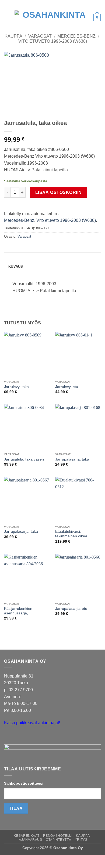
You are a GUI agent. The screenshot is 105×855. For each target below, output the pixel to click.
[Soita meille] (18, 736)
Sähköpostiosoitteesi (23, 783)
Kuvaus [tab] (15, 267)
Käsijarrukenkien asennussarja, (18, 611)
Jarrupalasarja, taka (72, 459)
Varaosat (40, 36)
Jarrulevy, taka (16, 387)
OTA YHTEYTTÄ (58, 840)
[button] (7, 17)
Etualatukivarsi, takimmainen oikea (71, 534)
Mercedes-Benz (76, 36)
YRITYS (81, 840)
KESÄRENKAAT (26, 836)
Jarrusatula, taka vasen (24, 459)
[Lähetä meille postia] (9, 736)
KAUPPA (83, 836)
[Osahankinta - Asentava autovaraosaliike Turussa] (52, 17)
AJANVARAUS (30, 840)
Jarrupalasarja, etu (71, 609)
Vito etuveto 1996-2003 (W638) (52, 41)
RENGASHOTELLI (57, 836)
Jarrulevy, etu (66, 387)
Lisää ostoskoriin (58, 192)
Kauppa (13, 36)
